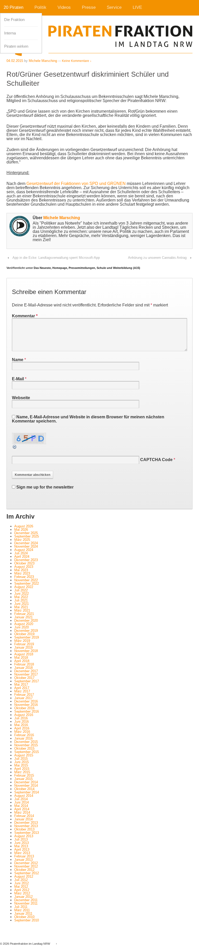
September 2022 (26, 583)
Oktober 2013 (24, 829)
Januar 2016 (23, 738)
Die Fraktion (14, 20)
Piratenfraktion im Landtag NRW (30, 943)
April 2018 (21, 661)
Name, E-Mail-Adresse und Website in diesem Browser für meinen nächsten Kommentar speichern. (88, 419)
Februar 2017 (24, 695)
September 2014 (26, 792)
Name (17, 359)
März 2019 (22, 641)
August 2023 (23, 567)
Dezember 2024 (26, 543)
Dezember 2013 (26, 823)
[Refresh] (15, 447)
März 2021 (22, 610)
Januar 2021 (23, 617)
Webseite (21, 398)
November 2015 (26, 745)
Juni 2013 (21, 843)
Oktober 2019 (24, 634)
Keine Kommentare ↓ (76, 61)
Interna (10, 33)
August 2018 (23, 654)
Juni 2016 (21, 721)
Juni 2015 (21, 762)
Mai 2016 (21, 725)
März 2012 (22, 893)
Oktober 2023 (24, 563)
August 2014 (23, 796)
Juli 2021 (21, 600)
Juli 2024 (21, 553)
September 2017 (26, 681)
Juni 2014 (21, 802)
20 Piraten (13, 7)
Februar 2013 (24, 856)
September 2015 (26, 752)
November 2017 (26, 674)
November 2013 (26, 826)
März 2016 (22, 732)
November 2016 (26, 705)
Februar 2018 (24, 664)
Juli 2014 (21, 799)
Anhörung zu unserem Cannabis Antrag (157, 258)
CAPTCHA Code (156, 459)
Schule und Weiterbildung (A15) (118, 267)
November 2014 (26, 785)
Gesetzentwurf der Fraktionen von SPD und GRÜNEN (76, 183)
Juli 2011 (20, 907)
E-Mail (18, 379)
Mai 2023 (21, 570)
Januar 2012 (23, 897)
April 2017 (21, 688)
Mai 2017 (21, 684)
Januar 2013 (23, 860)
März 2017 (22, 691)
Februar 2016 (24, 735)
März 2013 (22, 853)
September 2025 (26, 536)
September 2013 (26, 833)
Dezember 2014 (26, 782)
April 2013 (21, 849)
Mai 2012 (21, 886)
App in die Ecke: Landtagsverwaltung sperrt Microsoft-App (56, 258)
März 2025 (22, 540)
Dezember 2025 (26, 533)
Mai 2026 (21, 530)
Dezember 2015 (26, 742)
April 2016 (21, 728)
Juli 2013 (21, 839)
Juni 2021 (21, 604)
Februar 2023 (24, 577)
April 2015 (21, 769)
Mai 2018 (21, 658)
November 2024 (26, 546)
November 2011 (26, 903)
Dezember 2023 (26, 560)
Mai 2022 (21, 597)
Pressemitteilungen (82, 267)
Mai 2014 (21, 806)
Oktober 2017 (24, 678)
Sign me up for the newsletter (44, 487)
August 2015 (23, 755)
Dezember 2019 (26, 631)
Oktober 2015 (24, 748)
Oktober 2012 (24, 870)
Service (114, 7)
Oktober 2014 (24, 789)
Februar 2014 (24, 816)
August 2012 (23, 876)
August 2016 (23, 715)
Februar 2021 (24, 614)
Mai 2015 (21, 765)
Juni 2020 (21, 627)
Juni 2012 (21, 883)
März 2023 (22, 573)
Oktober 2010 (24, 917)
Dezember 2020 (26, 620)
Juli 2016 (21, 718)
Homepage (59, 267)
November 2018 (26, 651)
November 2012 (26, 866)
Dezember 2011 (26, 900)
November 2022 (26, 580)
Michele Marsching (61, 218)
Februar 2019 (24, 644)
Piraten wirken (16, 46)
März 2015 (22, 772)
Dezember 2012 (26, 863)
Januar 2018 (23, 668)
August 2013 (23, 836)
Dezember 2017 (26, 671)
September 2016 (26, 711)
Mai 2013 (21, 846)
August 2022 (23, 587)
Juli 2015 (21, 759)
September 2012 (26, 873)
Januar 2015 (23, 779)
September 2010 (26, 920)
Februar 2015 (24, 775)
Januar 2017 (23, 698)
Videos (64, 7)
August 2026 (23, 526)
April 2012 (21, 890)
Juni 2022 (21, 594)
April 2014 (21, 809)
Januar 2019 (23, 647)
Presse (89, 7)
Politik (40, 7)
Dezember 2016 (26, 701)
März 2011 (22, 910)
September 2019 (26, 637)
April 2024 (21, 556)
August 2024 (23, 550)
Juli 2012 (21, 880)
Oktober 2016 (24, 708)
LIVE (137, 7)
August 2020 (23, 624)
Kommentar (25, 316)
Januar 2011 (23, 913)
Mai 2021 (21, 607)
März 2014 (22, 812)
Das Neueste (42, 267)
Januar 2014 (23, 819)
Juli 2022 (21, 590)
